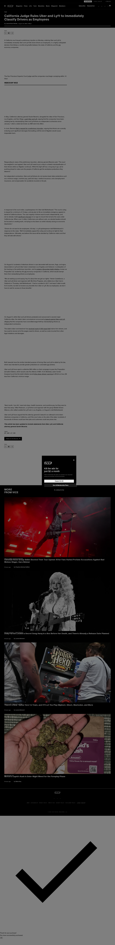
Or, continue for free (59, 490)
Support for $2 (59, 481)
